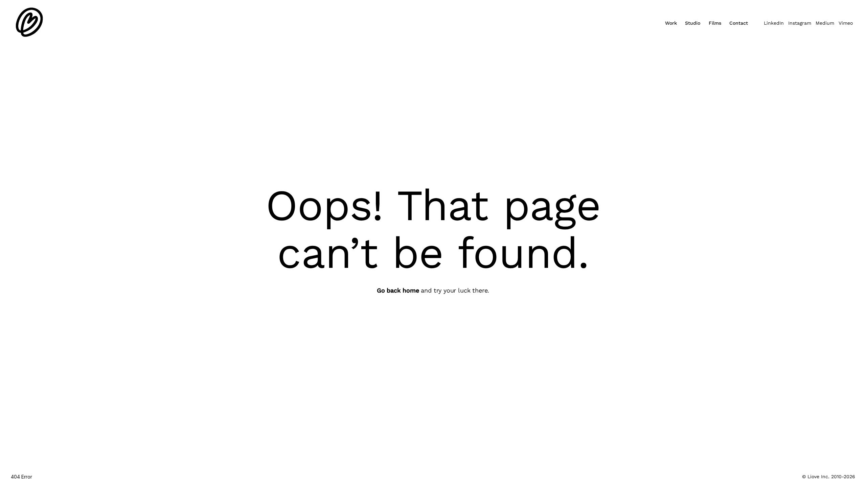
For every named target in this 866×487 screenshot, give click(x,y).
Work (671, 23)
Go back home (398, 290)
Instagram (799, 23)
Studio (692, 23)
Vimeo (846, 23)
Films (715, 23)
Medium (825, 23)
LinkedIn (774, 23)
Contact (738, 23)
